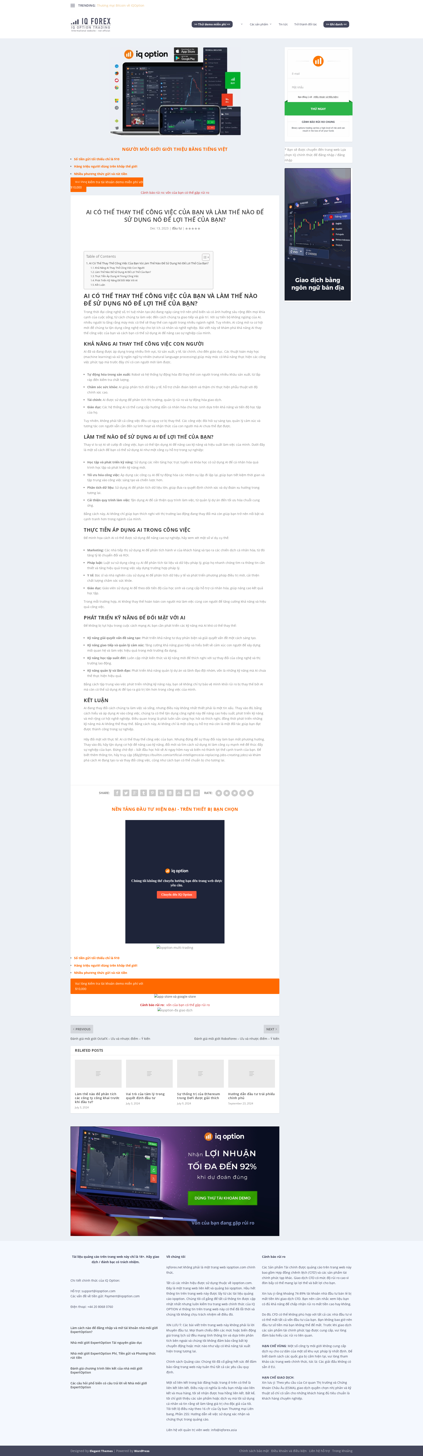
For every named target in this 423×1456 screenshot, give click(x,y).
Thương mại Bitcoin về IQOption (120, 5)
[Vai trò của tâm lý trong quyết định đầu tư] (149, 1074)
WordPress (141, 1451)
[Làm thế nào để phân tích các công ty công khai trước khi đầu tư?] (98, 1074)
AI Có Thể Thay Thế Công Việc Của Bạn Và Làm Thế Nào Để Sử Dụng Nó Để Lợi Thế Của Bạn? (149, 263)
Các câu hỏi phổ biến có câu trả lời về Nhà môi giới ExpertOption (108, 1385)
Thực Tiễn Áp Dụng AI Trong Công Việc (117, 276)
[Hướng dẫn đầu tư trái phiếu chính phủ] (251, 1074)
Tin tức (283, 24)
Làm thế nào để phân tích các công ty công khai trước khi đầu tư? (97, 1098)
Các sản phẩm (259, 24)
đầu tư (177, 228)
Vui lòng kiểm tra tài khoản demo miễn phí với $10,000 (106, 185)
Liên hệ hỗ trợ (319, 1451)
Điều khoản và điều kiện (289, 1451)
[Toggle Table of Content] (204, 257)
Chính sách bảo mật (254, 1451)
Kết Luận (100, 284)
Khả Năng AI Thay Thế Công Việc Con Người (120, 267)
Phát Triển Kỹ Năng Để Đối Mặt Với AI (116, 280)
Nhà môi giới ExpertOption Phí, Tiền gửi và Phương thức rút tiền (113, 1355)
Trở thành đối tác (305, 24)
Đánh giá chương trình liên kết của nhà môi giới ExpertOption (106, 1370)
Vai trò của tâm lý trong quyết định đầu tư (145, 1096)
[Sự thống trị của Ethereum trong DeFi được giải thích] (200, 1074)
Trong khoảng (342, 1451)
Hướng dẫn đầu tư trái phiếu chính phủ (251, 1096)
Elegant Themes (101, 1451)
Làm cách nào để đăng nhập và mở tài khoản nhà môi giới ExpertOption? (114, 1330)
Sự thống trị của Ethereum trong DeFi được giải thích (198, 1096)
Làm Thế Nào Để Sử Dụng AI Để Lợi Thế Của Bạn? (123, 272)
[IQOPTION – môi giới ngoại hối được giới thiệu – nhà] (241, 30)
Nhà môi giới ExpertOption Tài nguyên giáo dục (106, 1342)
